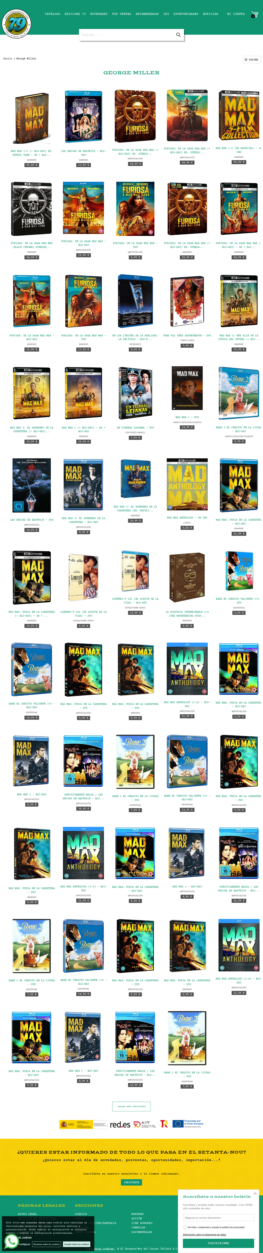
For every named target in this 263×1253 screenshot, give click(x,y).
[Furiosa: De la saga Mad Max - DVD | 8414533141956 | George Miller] (83, 301)
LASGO (187, 523)
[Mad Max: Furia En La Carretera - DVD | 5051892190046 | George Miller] (83, 670)
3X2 (166, 14)
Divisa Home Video (83, 620)
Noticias (210, 14)
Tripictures (187, 340)
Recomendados (147, 14)
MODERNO (138, 1214)
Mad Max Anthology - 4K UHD (187, 517)
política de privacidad (233, 1227)
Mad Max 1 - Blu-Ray (31, 794)
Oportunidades (186, 14)
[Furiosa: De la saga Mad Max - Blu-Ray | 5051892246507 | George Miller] (83, 208)
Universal (32, 712)
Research (135, 344)
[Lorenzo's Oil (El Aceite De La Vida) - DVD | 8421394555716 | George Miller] (83, 577)
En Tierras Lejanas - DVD (135, 427)
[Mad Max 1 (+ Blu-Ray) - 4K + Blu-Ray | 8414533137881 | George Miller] (83, 393)
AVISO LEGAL (27, 1214)
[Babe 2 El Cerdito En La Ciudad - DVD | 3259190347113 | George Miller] (135, 762)
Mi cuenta (236, 14)
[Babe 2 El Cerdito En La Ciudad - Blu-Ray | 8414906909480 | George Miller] (239, 393)
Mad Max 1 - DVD (187, 417)
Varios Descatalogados (187, 422)
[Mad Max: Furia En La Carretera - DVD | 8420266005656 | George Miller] (135, 670)
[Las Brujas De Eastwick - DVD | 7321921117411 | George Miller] (31, 485)
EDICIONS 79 (75, 14)
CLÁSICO (81, 1214)
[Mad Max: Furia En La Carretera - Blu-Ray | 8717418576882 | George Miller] (239, 485)
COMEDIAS (138, 1227)
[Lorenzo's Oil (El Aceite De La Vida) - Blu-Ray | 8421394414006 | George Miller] (135, 571)
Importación (135, 158)
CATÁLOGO (52, 14)
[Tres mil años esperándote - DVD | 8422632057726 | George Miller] (187, 301)
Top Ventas (121, 14)
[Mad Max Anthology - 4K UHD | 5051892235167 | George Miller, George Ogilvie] (187, 484)
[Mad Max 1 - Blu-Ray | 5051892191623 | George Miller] (31, 761)
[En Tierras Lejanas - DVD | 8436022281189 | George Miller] (135, 393)
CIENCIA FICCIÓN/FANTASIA (95, 1223)
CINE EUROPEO (142, 1223)
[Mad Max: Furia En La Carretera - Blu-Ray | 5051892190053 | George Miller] (239, 669)
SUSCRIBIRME (218, 1243)
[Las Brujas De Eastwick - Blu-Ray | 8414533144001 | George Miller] (83, 117)
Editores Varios (135, 432)
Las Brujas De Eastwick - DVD (31, 520)
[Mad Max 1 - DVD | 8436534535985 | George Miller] (187, 388)
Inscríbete (131, 1182)
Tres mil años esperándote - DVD (187, 335)
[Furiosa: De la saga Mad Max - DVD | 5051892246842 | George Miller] (135, 209)
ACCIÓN (137, 1218)
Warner (31, 160)
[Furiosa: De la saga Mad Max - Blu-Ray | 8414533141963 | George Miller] (31, 301)
